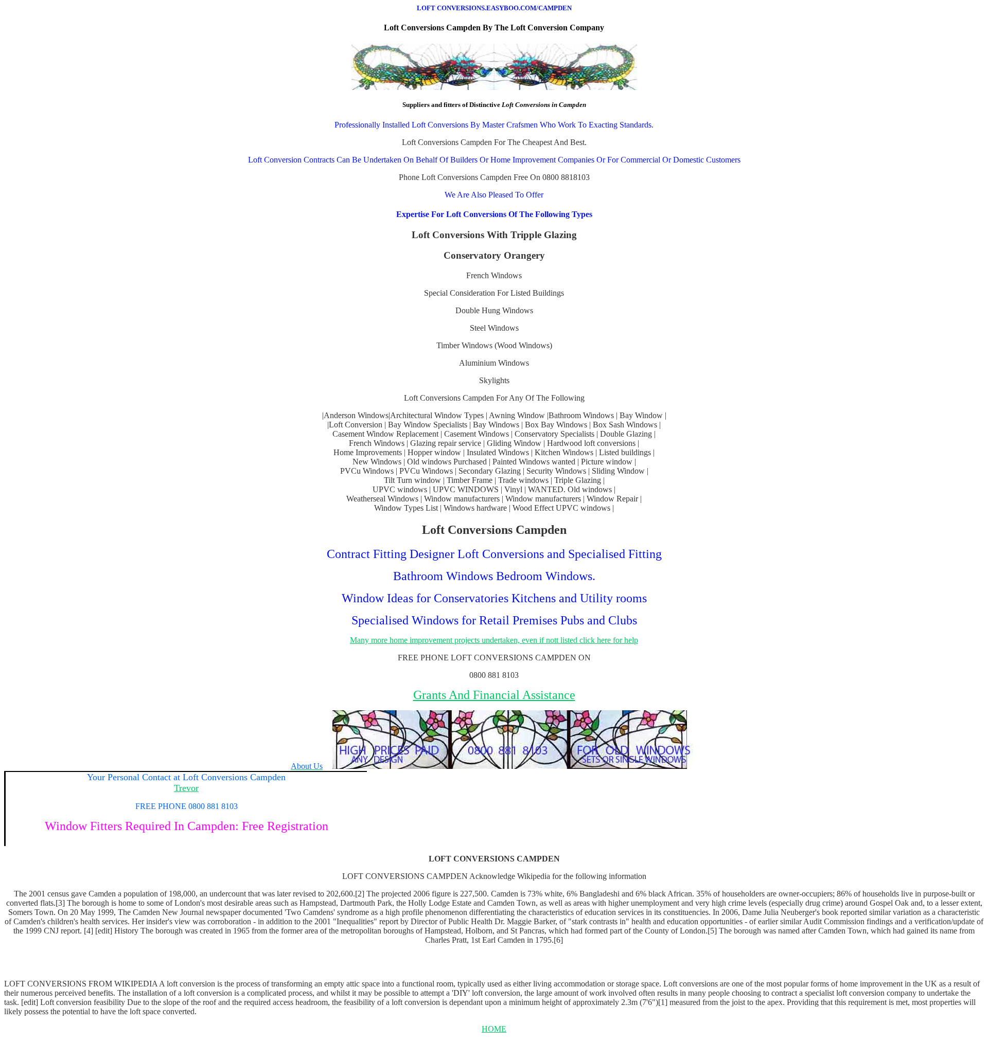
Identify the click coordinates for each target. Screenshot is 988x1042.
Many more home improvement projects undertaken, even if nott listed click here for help (494, 640)
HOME (494, 1029)
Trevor (186, 788)
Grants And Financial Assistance (494, 695)
